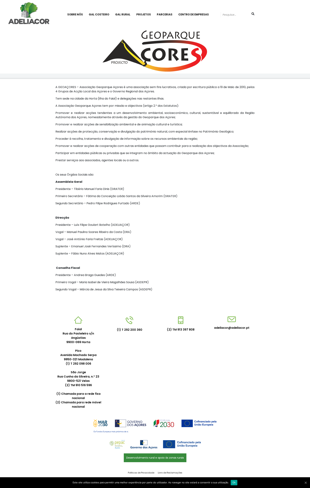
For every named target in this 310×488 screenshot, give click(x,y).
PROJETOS (143, 14)
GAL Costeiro (99, 14)
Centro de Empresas (193, 14)
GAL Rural (122, 14)
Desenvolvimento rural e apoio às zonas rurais (155, 457)
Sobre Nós (75, 14)
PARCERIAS (164, 14)
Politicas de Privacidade (141, 472)
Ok (234, 482)
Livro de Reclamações (170, 472)
